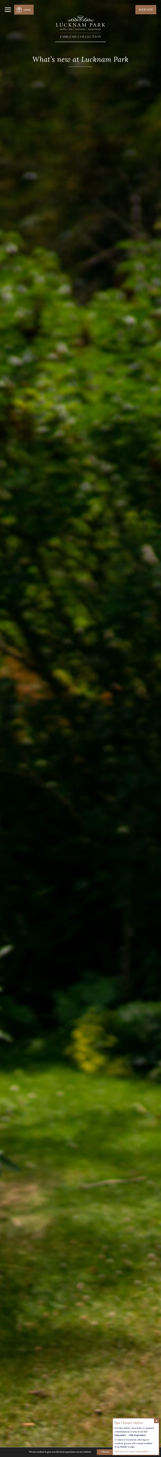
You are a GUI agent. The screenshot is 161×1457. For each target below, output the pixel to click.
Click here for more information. (131, 1451)
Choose (105, 1452)
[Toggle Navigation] (8, 9)
